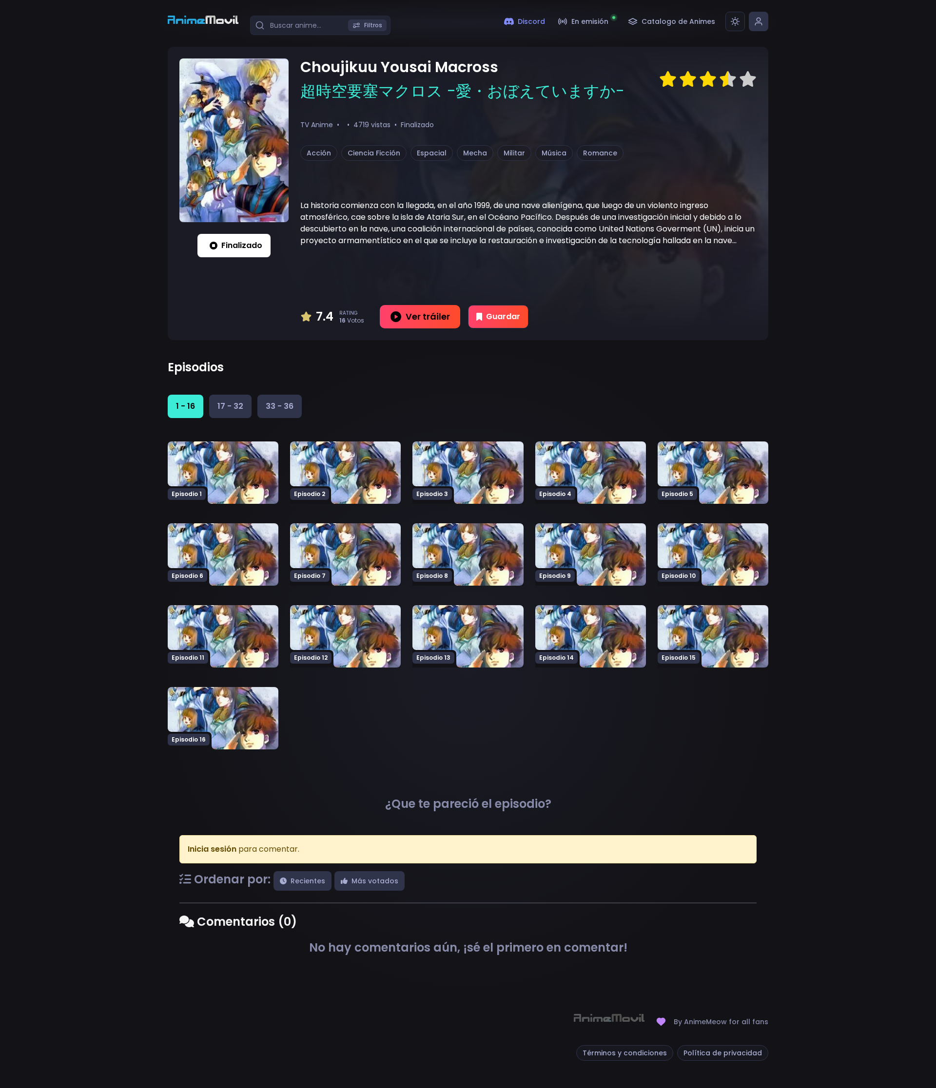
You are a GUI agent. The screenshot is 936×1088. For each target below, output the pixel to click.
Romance (600, 153)
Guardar (503, 316)
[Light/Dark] (735, 21)
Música (554, 153)
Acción (319, 153)
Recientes (308, 881)
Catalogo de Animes (678, 21)
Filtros (373, 25)
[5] (748, 79)
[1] (668, 79)
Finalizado (241, 245)
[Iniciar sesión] (758, 21)
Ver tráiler (428, 316)
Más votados (374, 881)
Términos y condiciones (625, 1053)
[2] (688, 79)
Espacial (432, 153)
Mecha (475, 153)
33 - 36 (279, 406)
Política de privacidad (722, 1053)
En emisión (589, 21)
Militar (514, 153)
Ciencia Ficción (374, 153)
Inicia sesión (212, 849)
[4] (728, 79)
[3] (708, 79)
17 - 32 (230, 406)
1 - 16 (185, 406)
